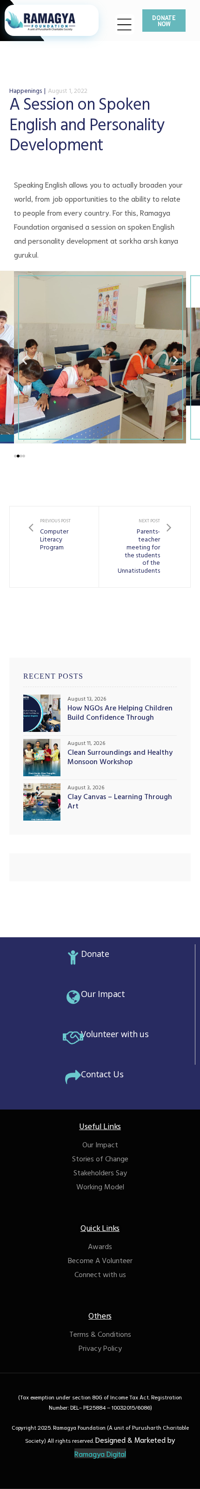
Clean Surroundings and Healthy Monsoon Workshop (120, 758)
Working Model (100, 1188)
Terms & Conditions (100, 1335)
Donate (95, 953)
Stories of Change (100, 1160)
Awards (100, 1247)
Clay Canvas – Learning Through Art (119, 802)
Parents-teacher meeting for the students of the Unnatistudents (145, 547)
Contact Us (102, 1074)
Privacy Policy (100, 1349)
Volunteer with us (114, 1033)
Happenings (25, 91)
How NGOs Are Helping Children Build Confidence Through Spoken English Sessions (120, 714)
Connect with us (100, 1275)
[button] (164, 20)
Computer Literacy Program (54, 547)
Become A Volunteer (100, 1261)
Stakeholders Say (100, 1174)
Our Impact (103, 993)
